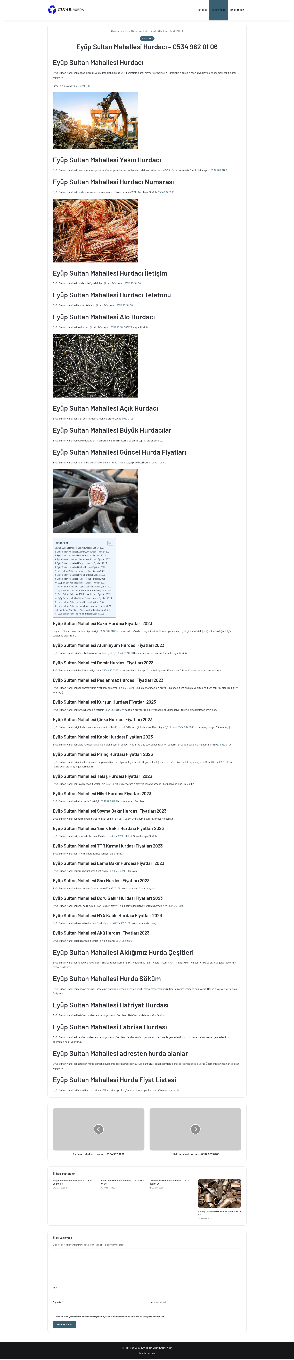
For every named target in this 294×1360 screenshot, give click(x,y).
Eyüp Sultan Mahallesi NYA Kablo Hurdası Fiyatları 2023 (83, 609)
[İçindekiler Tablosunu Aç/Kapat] (108, 543)
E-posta (58, 1302)
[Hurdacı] (67, 10)
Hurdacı (202, 9)
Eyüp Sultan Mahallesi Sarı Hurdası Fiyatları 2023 (81, 602)
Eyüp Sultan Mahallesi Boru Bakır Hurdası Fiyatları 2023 (84, 605)
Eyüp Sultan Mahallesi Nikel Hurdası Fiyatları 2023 (82, 582)
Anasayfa (117, 31)
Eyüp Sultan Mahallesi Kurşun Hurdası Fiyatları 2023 (82, 563)
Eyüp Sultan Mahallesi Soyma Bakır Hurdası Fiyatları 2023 (84, 586)
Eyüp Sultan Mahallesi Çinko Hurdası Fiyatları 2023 (81, 567)
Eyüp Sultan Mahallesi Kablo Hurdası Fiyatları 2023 (80, 571)
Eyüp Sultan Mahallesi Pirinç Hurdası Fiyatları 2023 (81, 574)
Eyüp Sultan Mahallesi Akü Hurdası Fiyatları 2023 (81, 613)
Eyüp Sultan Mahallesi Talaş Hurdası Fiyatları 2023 (81, 578)
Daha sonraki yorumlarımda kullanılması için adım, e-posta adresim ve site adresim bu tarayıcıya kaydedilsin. (110, 1316)
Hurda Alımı (218, 9)
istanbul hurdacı (147, 1353)
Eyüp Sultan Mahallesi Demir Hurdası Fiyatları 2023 (81, 555)
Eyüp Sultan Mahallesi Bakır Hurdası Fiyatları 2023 (80, 547)
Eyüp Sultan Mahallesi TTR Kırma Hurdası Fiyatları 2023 (84, 594)
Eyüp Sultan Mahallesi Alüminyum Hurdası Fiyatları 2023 (84, 551)
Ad (55, 1287)
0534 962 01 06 (82, 85)
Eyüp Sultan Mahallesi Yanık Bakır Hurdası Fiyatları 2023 (84, 590)
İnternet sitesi (158, 1302)
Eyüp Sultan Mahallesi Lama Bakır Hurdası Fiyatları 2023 (85, 598)
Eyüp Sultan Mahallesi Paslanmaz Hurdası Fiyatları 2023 (84, 559)
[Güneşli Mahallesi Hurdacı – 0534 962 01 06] (219, 1193)
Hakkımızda (237, 9)
